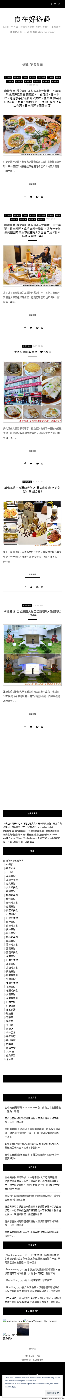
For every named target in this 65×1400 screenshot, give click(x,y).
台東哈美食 (12, 998)
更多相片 (7, 1338)
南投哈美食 (12, 925)
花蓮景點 (11, 986)
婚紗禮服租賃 (52, 830)
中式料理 (8, 77)
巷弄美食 (11, 1032)
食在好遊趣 (32, 19)
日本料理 (10, 81)
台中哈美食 (12, 917)
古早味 (25, 77)
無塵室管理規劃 (36, 830)
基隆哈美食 (12, 879)
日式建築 (11, 1009)
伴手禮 (9, 1021)
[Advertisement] (32, 775)
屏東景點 (11, 971)
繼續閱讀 (32, 184)
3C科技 (10, 1051)
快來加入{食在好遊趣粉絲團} (33, 1078)
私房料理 (23, 219)
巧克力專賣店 (29, 823)
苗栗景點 (11, 906)
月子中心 (16, 823)
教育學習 (11, 1055)
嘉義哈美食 (12, 952)
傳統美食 (17, 77)
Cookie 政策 (10, 1386)
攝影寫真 (11, 868)
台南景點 (11, 956)
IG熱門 (10, 864)
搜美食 (58, 77)
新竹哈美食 (12, 902)
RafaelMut (12, 1269)
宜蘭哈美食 (12, 982)
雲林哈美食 (12, 944)
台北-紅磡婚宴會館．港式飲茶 (33, 352)
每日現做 (19, 81)
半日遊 (9, 1024)
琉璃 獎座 (29, 842)
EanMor (11, 1287)
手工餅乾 (11, 1036)
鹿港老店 (55, 81)
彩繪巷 (9, 1013)
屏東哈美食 (12, 975)
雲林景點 (11, 940)
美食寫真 (28, 81)
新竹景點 (11, 898)
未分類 (9, 1059)
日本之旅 (11, 1002)
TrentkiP (11, 1298)
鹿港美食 (46, 81)
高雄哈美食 (12, 967)
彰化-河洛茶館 (32, 1280)
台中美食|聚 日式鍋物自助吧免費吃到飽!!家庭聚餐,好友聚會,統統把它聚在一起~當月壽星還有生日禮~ (32, 1258)
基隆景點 (11, 875)
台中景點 (11, 914)
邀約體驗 (37, 81)
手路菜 (50, 77)
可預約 (32, 77)
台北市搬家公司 (15, 842)
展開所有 (7, 860)
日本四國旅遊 (44, 823)
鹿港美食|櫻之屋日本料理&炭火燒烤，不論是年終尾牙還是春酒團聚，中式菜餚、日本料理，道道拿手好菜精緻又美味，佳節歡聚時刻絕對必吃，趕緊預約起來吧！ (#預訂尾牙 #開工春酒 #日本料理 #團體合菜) (32, 98)
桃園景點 (11, 891)
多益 (7, 823)
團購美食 (11, 1047)
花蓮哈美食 (12, 990)
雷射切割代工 (18, 827)
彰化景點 (11, 933)
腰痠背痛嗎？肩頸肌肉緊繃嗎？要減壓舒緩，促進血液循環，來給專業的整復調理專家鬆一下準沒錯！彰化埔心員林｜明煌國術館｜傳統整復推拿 (33, 1210)
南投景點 (11, 921)
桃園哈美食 (12, 895)
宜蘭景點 (11, 979)
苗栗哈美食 (12, 910)
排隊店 (50, 215)
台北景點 (11, 883)
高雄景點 (11, 963)
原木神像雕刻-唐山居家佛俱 (36, 834)
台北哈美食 (27, 346)
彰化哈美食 (41, 77)
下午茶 (9, 1017)
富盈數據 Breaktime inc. (53, 1398)
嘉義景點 (11, 948)
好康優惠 (11, 1005)
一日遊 (9, 872)
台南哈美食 (12, 959)
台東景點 (11, 994)
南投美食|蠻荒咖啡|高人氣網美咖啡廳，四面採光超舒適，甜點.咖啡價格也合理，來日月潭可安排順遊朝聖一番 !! (32, 1133)
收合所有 (19, 860)
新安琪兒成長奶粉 (11, 834)
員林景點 (11, 929)
